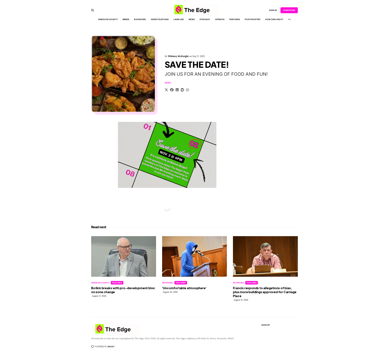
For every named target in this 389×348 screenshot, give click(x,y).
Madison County (108, 19)
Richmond (140, 19)
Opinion (219, 19)
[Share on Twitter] (166, 90)
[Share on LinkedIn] (177, 90)
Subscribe (289, 10)
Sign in (273, 10)
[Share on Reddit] (182, 90)
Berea (126, 19)
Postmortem (252, 19)
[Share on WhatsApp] (187, 90)
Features (234, 19)
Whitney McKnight (178, 56)
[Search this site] (92, 10)
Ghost (111, 346)
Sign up (265, 325)
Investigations (160, 19)
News (192, 19)
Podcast (205, 19)
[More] (289, 19)
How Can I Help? (274, 19)
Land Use (179, 19)
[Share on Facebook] (172, 90)
